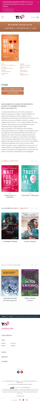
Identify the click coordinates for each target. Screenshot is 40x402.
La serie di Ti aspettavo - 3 (8, 65)
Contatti (4, 361)
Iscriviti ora (8, 10)
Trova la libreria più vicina (12, 89)
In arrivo (13, 343)
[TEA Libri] (20, 17)
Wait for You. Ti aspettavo (10, 196)
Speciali (4, 357)
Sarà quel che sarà (10, 298)
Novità (3, 343)
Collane (13, 345)
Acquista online (12, 93)
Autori (3, 352)
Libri (11, 316)
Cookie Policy (20, 396)
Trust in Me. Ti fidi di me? (30, 195)
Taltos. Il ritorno (30, 298)
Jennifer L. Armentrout (20, 208)
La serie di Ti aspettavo (9, 161)
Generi (3, 345)
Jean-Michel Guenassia (10, 300)
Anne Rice (30, 300)
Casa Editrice (6, 335)
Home (3, 316)
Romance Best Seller (7, 68)
